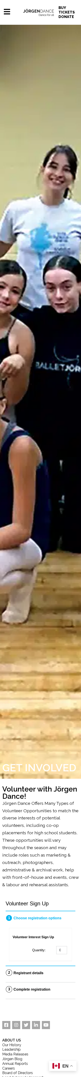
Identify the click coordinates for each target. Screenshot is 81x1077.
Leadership (11, 1049)
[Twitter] (26, 1025)
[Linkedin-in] (36, 1025)
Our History (11, 1045)
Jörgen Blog (12, 1059)
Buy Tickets (66, 10)
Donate (66, 17)
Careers (8, 1068)
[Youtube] (46, 1025)
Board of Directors (17, 1073)
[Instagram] (16, 1025)
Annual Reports (15, 1063)
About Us (11, 1040)
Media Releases (15, 1054)
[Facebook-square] (6, 1025)
